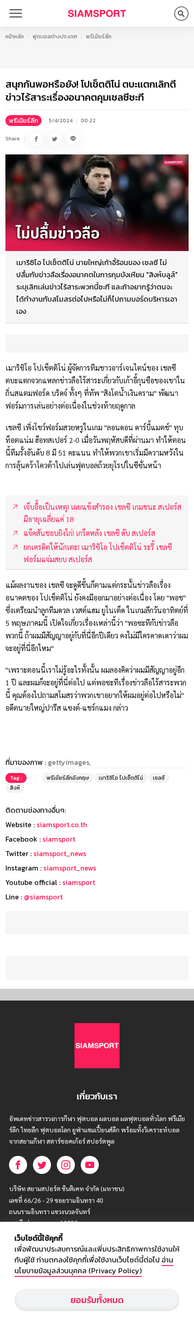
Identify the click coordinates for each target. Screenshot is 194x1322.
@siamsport (43, 896)
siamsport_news (59, 853)
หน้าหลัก (14, 37)
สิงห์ (15, 788)
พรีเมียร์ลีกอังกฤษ (67, 778)
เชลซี (159, 778)
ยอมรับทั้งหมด (97, 1300)
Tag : (16, 778)
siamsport (58, 838)
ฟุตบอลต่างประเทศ (54, 37)
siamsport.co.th (62, 824)
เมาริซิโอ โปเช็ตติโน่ (121, 778)
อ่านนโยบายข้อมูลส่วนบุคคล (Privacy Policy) (93, 1265)
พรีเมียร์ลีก (98, 37)
